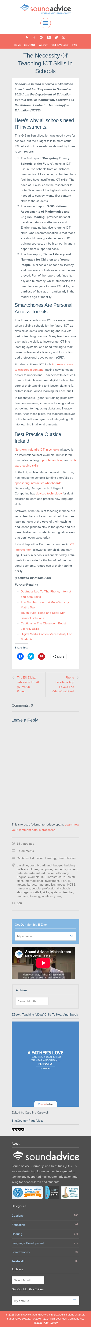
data (20, 873)
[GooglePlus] (41, 37)
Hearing (50, 858)
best (32, 865)
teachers (22, 896)
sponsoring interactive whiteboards (38, 483)
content (72, 869)
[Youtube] (64, 37)
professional (50, 888)
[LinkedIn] (49, 37)
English (21, 877)
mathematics (46, 884)
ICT (43, 877)
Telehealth (18, 1261)
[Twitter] (56, 37)
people (36, 888)
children (32, 869)
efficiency (62, 873)
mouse (61, 884)
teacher (68, 892)
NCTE (71, 884)
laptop (21, 884)
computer (46, 869)
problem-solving (52, 460)
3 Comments (25, 851)
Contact (29, 45)
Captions (23, 858)
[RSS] (26, 37)
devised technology (49, 493)
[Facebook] (34, 37)
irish (63, 880)
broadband (44, 865)
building (69, 865)
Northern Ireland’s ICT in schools (37, 449)
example (34, 877)
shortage (23, 892)
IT (69, 880)
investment (51, 880)
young (58, 896)
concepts (60, 869)
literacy (31, 884)
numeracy (23, 888)
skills (46, 892)
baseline (22, 865)
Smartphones (67, 858)
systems (56, 892)
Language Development (28, 1243)
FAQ (74, 45)
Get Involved (60, 45)
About (43, 45)
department (32, 873)
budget (58, 865)
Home (17, 45)
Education (37, 858)
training (35, 896)
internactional (34, 880)
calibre (21, 869)
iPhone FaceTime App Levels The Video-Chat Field (63, 684)
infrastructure (56, 877)
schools (65, 888)
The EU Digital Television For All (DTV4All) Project (28, 684)
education (48, 873)
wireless (47, 896)
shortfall (35, 892)
